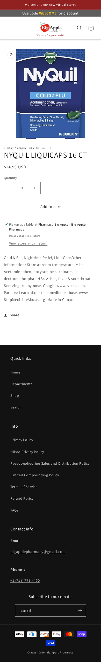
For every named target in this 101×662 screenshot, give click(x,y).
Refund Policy (21, 498)
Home (15, 372)
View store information (28, 243)
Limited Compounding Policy (34, 475)
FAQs (14, 510)
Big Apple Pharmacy (60, 652)
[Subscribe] (80, 611)
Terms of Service (24, 486)
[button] (6, 28)
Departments (21, 384)
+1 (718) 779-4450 (25, 580)
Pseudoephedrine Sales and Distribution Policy (49, 463)
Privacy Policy (21, 439)
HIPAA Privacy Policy (27, 451)
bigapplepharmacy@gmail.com (38, 551)
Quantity (10, 178)
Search (16, 407)
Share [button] (14, 315)
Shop (14, 395)
